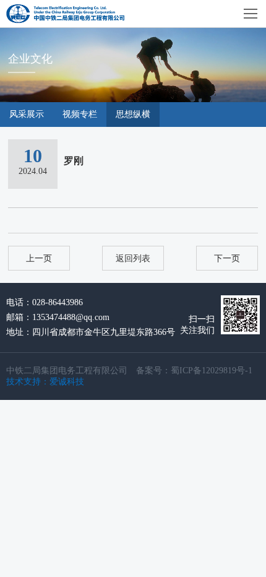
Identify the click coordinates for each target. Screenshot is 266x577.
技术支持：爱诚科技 (45, 381)
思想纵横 (133, 114)
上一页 (39, 258)
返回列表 (133, 258)
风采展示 (26, 114)
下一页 (227, 258)
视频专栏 (79, 114)
